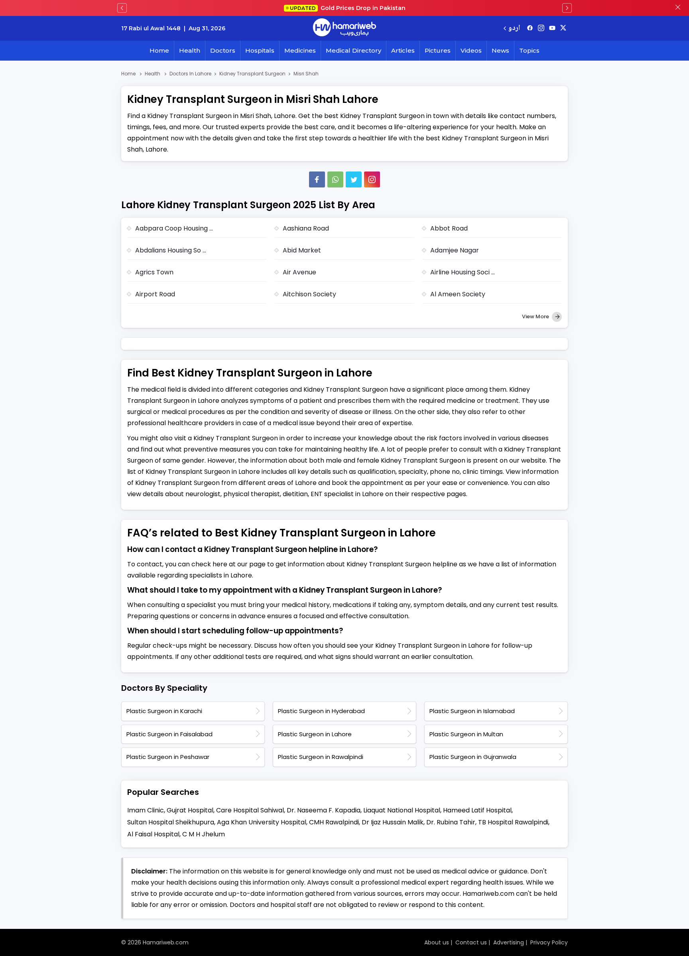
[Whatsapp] (335, 179)
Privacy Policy (549, 942)
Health (189, 50)
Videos (471, 50)
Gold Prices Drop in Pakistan (348, 8)
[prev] (122, 8)
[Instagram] (541, 28)
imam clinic (145, 810)
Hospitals (259, 50)
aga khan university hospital (261, 822)
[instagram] (372, 179)
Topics (529, 50)
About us (436, 942)
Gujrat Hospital (190, 810)
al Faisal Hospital (153, 834)
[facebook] (530, 28)
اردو (514, 28)
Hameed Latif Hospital (477, 810)
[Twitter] (354, 179)
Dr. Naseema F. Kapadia (323, 810)
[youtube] (552, 28)
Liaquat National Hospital (401, 810)
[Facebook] (317, 179)
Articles (403, 50)
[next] (567, 8)
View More (536, 316)
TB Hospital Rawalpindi (513, 822)
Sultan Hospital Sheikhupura (170, 822)
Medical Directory (353, 50)
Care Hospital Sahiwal (250, 810)
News (500, 50)
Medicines (300, 50)
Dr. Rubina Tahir (450, 822)
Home (159, 50)
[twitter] (563, 28)
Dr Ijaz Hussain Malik (392, 822)
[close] (678, 8)
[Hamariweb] (344, 28)
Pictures (438, 50)
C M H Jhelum (203, 834)
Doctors (222, 50)
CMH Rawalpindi (334, 822)
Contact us (471, 942)
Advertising (508, 942)
